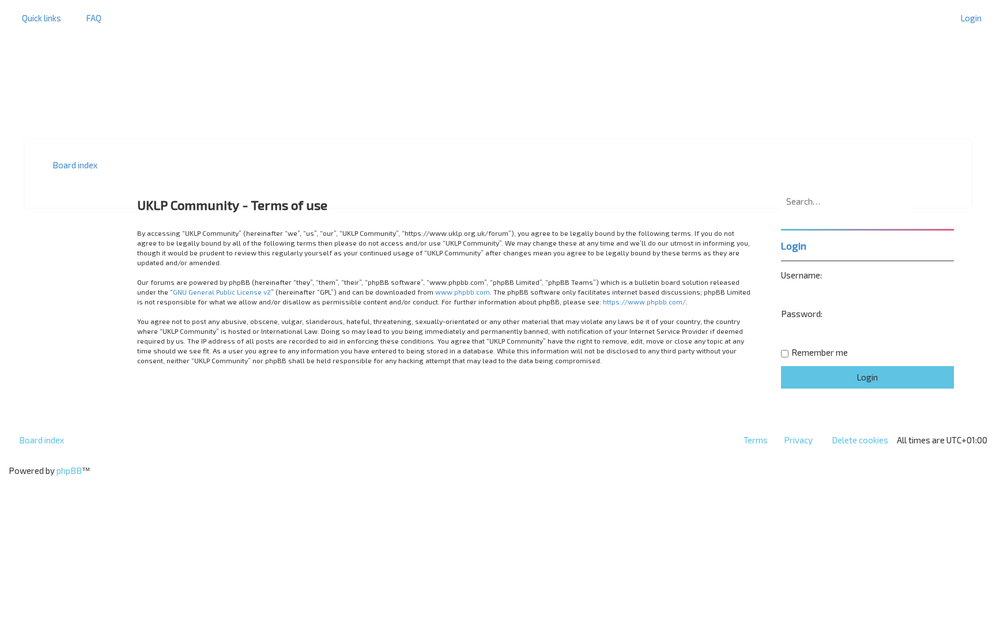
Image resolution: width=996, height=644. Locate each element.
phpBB (69, 470)
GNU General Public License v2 (222, 292)
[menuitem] (88, 18)
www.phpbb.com (462, 292)
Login (793, 245)
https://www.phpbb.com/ (644, 301)
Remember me (819, 352)
